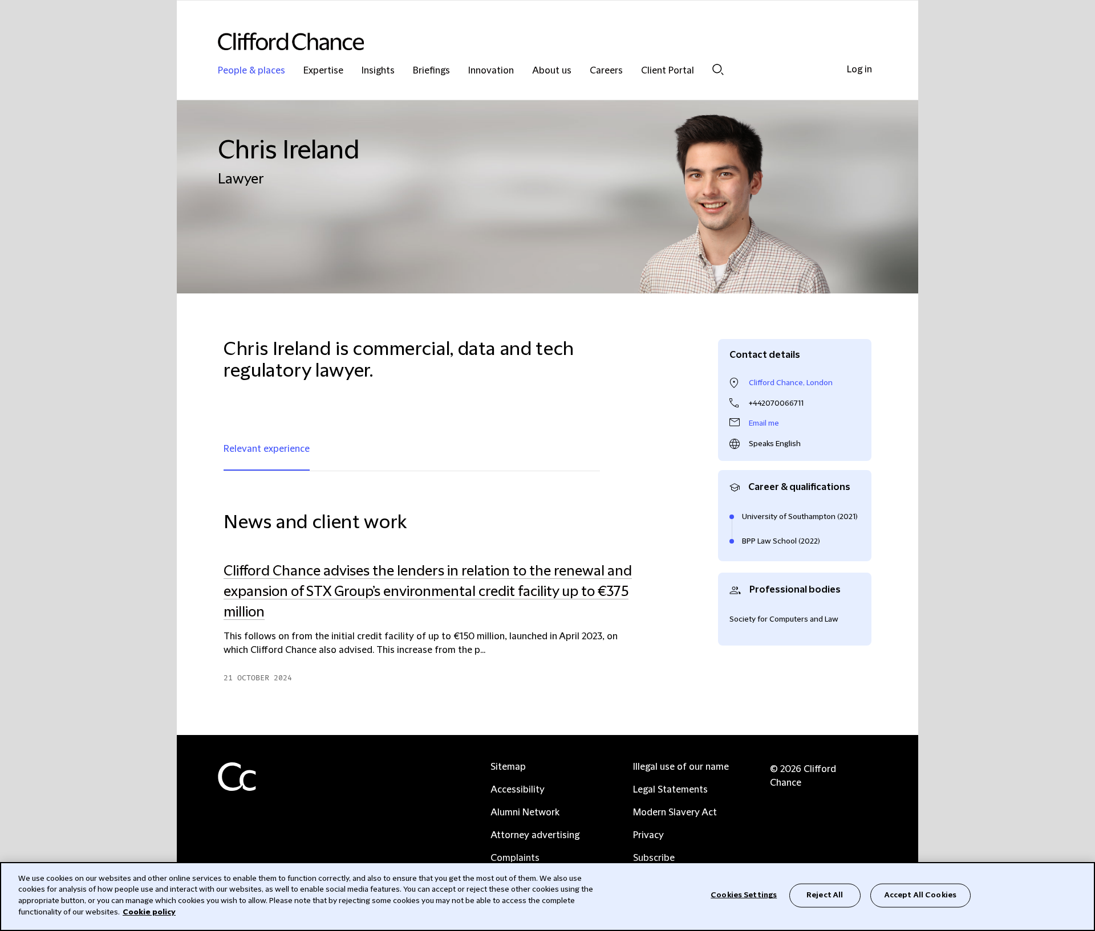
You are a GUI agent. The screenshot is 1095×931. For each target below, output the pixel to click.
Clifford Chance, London (791, 382)
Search (718, 69)
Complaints (515, 858)
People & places (251, 71)
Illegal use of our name (681, 767)
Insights (378, 71)
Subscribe (654, 858)
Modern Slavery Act (675, 812)
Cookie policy (149, 911)
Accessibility (517, 790)
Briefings (431, 71)
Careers (606, 71)
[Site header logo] (525, 41)
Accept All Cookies (920, 895)
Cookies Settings (744, 895)
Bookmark (637, 689)
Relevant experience (267, 449)
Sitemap (508, 767)
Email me (764, 423)
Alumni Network (524, 812)
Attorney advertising (534, 835)
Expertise (323, 71)
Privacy (648, 835)
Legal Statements (670, 790)
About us (551, 71)
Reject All (824, 895)
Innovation (491, 71)
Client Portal (667, 71)
